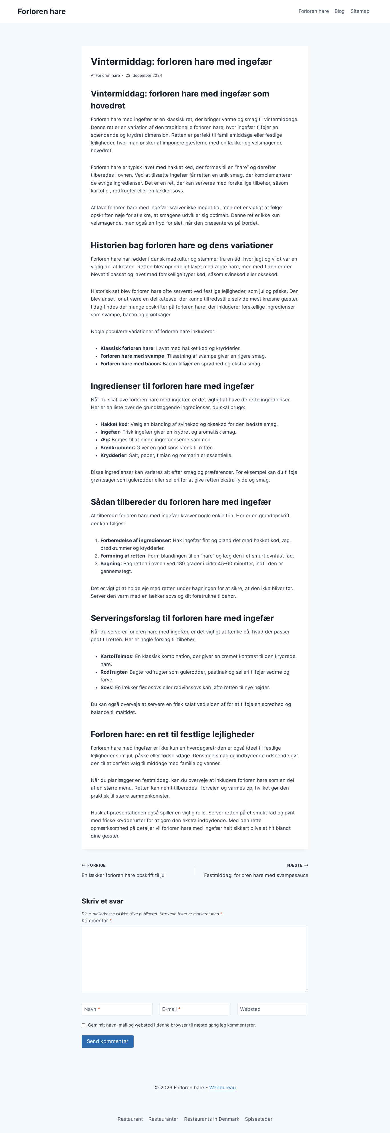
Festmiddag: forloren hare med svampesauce (256, 870)
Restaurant (130, 1119)
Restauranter (163, 1119)
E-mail (171, 1009)
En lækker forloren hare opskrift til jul (124, 870)
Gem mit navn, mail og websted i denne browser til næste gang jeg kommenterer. (172, 1025)
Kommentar (97, 920)
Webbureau (222, 1087)
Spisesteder (258, 1119)
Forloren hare (314, 11)
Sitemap (360, 11)
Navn (92, 1009)
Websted (250, 1009)
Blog (340, 11)
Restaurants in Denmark (211, 1119)
